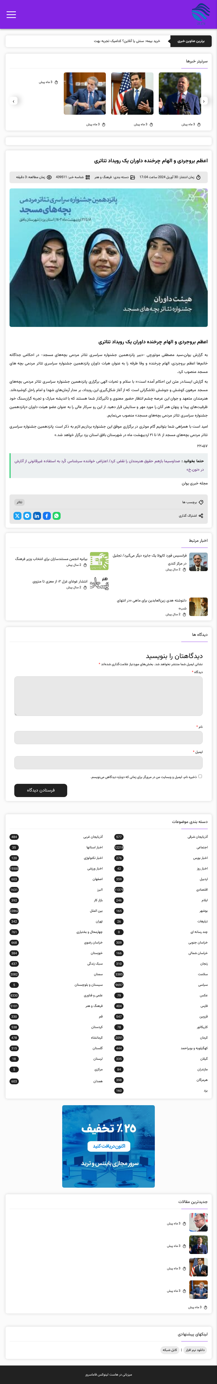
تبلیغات (162, 921)
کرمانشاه (57, 1037)
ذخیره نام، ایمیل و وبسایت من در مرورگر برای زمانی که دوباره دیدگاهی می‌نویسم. (144, 777)
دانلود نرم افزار (195, 1350)
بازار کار (57, 900)
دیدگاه (197, 672)
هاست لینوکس (108, 1374)
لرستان (57, 1059)
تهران (57, 921)
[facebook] (47, 516)
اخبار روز (162, 868)
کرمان (161, 1037)
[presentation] (204, 101)
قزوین (161, 1016)
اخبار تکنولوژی (57, 858)
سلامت (161, 974)
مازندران (162, 1069)
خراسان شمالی (161, 953)
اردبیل (161, 879)
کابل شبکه (170, 1350)
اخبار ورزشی (56, 868)
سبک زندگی (57, 963)
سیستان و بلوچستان (58, 985)
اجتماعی (160, 847)
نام (199, 727)
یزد (161, 1090)
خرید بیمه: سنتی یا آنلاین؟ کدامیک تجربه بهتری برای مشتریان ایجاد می (109, 41)
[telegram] (27, 516)
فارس (161, 1006)
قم (57, 1016)
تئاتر (19, 502)
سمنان (56, 974)
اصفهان (57, 879)
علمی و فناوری (56, 995)
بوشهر (161, 911)
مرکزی (58, 1069)
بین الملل (56, 911)
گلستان (57, 1048)
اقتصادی (160, 889)
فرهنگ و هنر (103, 177)
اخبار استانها (57, 847)
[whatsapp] (57, 516)
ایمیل (198, 752)
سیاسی (161, 985)
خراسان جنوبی (161, 942)
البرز (56, 889)
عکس (162, 995)
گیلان (161, 1059)
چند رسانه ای (162, 932)
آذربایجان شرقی (161, 837)
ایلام (161, 900)
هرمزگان (161, 1080)
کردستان (57, 1027)
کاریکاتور (162, 1027)
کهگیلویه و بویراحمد (161, 1048)
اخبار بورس (161, 858)
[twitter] (17, 516)
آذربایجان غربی (57, 837)
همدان (57, 1081)
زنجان (161, 963)
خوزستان (57, 953)
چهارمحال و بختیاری (57, 932)
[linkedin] (37, 516)
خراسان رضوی (57, 942)
